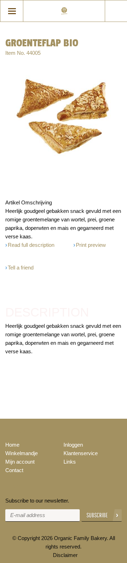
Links (70, 462)
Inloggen (73, 445)
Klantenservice (81, 453)
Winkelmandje (21, 453)
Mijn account (20, 462)
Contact (14, 470)
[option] (63, 113)
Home (12, 445)
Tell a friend (21, 268)
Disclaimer (65, 555)
